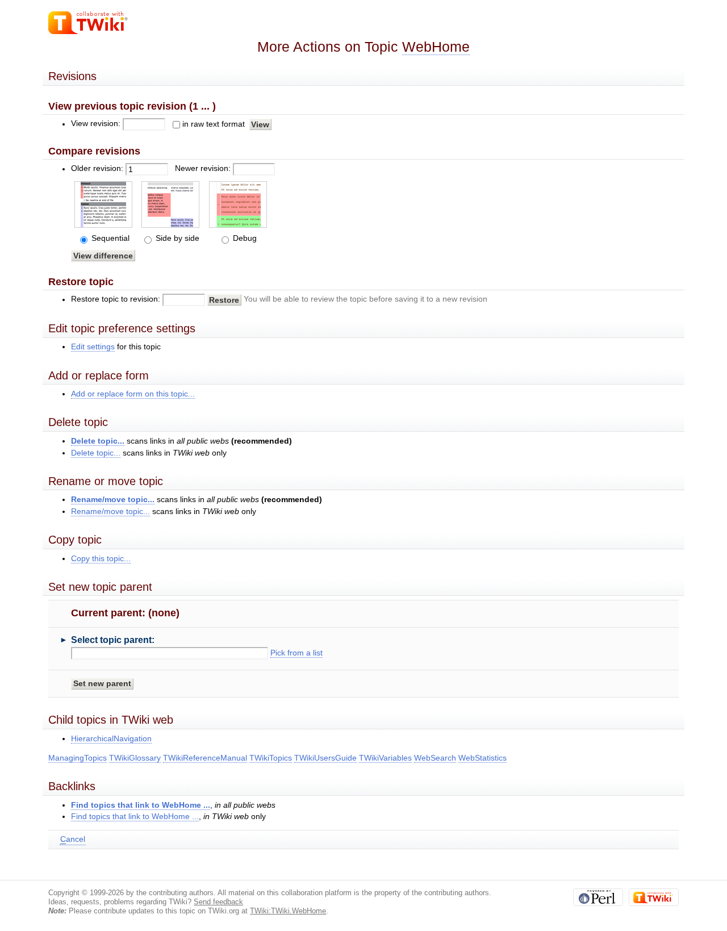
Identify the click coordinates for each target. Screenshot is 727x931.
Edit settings (93, 347)
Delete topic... (97, 441)
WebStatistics (482, 758)
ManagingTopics (77, 758)
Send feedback (218, 901)
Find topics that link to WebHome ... (140, 805)
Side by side (176, 238)
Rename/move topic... (112, 499)
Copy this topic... (101, 558)
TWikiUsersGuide (325, 758)
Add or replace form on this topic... (133, 394)
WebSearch (435, 758)
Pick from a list (296, 653)
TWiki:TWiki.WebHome (288, 911)
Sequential (109, 238)
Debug (244, 238)
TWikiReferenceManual (205, 758)
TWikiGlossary (135, 758)
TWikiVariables (385, 758)
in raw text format (213, 124)
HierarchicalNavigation (111, 738)
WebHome (436, 47)
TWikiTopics (270, 758)
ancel (72, 839)
